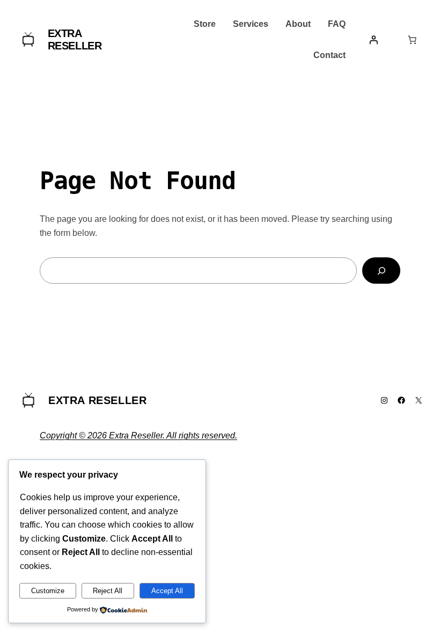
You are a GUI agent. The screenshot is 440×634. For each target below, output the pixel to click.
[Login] (373, 40)
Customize (47, 591)
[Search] (381, 270)
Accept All (167, 591)
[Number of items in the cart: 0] (412, 40)
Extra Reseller (75, 39)
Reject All (107, 591)
